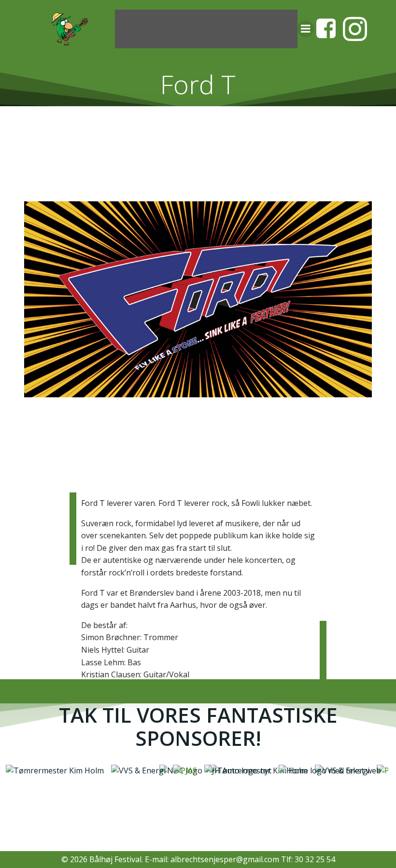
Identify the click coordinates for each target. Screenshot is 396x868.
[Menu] (305, 29)
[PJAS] (171, 770)
